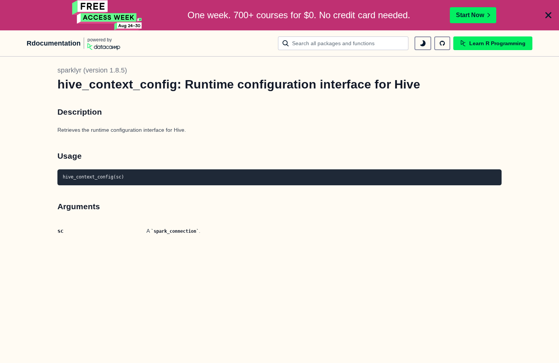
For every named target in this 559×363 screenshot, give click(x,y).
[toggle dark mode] (422, 43)
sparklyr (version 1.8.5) (92, 70)
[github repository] (442, 43)
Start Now (470, 15)
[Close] (548, 15)
